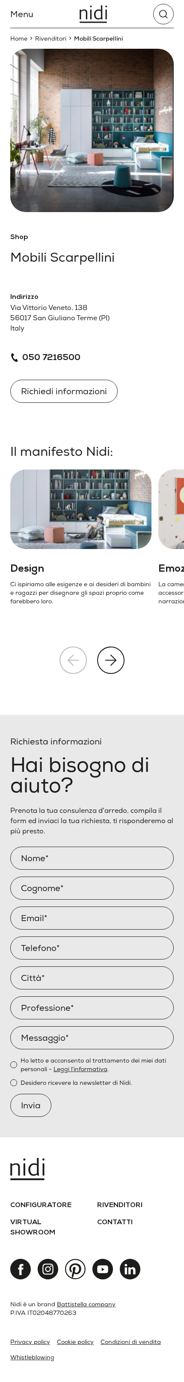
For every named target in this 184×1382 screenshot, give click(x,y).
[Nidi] (93, 14)
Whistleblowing (32, 1357)
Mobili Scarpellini (98, 38)
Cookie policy (75, 1342)
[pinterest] (75, 1269)
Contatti (115, 1223)
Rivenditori (50, 38)
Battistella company (86, 1304)
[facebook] (20, 1269)
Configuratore (40, 1205)
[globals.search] (163, 14)
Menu (21, 14)
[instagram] (48, 1269)
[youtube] (102, 1269)
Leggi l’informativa (80, 1069)
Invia (31, 1105)
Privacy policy (30, 1342)
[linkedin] (130, 1269)
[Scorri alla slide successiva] (111, 660)
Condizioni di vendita (131, 1342)
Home (18, 38)
